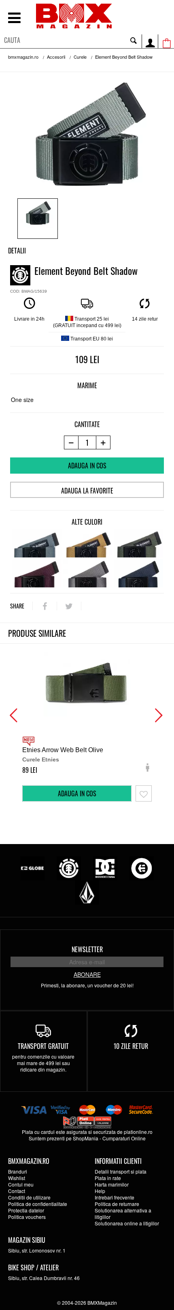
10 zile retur (131, 1046)
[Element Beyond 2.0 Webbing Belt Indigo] (138, 573)
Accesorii (56, 56)
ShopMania (85, 1138)
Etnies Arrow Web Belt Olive (62, 749)
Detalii (17, 250)
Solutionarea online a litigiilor (127, 1223)
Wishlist (16, 1177)
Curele (80, 56)
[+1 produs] (103, 442)
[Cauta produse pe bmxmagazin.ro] (133, 40)
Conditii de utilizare (29, 1197)
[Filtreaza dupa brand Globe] (32, 867)
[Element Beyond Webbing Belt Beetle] (138, 543)
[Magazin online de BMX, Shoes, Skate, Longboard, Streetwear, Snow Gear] (73, 16)
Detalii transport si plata (120, 1171)
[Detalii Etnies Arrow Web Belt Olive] (87, 684)
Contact (16, 1190)
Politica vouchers (27, 1216)
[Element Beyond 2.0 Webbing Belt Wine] (37, 573)
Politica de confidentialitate (37, 1203)
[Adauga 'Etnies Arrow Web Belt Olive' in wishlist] (144, 793)
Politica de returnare (117, 1203)
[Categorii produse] (14, 19)
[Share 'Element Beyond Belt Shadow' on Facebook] (45, 606)
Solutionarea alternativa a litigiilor (123, 1213)
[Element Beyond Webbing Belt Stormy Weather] (37, 543)
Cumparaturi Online (124, 1138)
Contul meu (21, 1184)
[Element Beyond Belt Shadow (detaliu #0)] (37, 218)
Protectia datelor (26, 1210)
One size (22, 400)
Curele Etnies (40, 759)
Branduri (17, 1171)
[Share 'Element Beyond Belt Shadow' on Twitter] (69, 606)
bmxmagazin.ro (23, 56)
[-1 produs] (71, 442)
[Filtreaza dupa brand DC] (105, 867)
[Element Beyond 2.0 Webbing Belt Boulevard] (87, 573)
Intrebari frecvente (114, 1197)
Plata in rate (108, 1177)
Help (100, 1190)
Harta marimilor (112, 1184)
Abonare (87, 974)
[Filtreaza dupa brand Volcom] (87, 891)
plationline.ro (138, 1131)
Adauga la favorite (87, 491)
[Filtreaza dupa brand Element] (69, 867)
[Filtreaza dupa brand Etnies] (141, 867)
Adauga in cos (87, 465)
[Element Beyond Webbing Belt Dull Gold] (87, 543)
